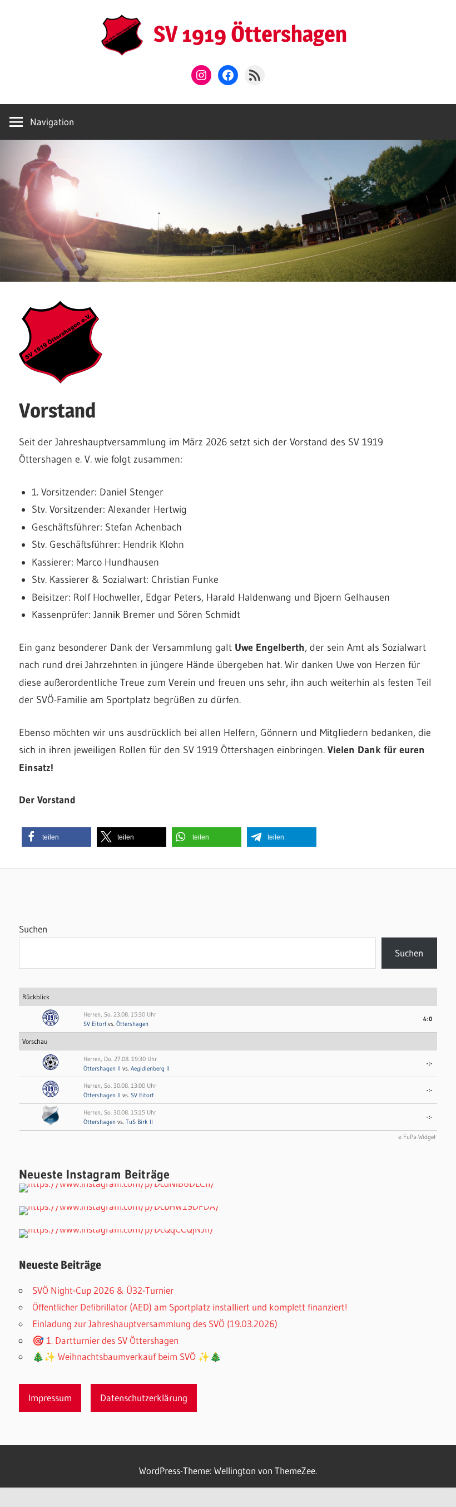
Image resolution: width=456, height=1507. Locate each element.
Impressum (50, 1397)
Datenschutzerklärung (143, 1397)
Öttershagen (132, 1024)
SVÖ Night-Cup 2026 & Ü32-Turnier (103, 1290)
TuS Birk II (139, 1122)
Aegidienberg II (150, 1068)
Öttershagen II (102, 1068)
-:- (430, 1063)
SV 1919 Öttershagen (250, 33)
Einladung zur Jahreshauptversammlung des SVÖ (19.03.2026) (154, 1323)
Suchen (33, 929)
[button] (56, 837)
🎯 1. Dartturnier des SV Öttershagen (105, 1340)
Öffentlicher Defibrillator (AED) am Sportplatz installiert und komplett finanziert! (190, 1307)
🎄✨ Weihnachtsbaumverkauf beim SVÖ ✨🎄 (126, 1356)
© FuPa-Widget (417, 1137)
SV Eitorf (94, 1024)
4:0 (428, 1019)
